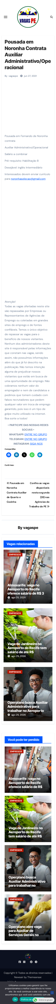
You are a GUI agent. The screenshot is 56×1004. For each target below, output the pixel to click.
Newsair (18, 977)
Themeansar (34, 977)
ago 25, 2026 (18, 597)
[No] (52, 992)
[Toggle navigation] (5, 17)
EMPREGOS (15, 554)
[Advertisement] (28, 104)
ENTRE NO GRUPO (36, 434)
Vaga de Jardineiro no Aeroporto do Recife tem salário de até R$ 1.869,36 (27, 650)
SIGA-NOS (36, 443)
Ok (15, 999)
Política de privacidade (32, 999)
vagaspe (13, 76)
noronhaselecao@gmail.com (28, 178)
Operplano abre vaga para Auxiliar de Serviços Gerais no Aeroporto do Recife (25, 933)
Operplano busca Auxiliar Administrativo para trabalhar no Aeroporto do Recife (28, 708)
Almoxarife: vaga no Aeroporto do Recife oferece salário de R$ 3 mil (25, 591)
